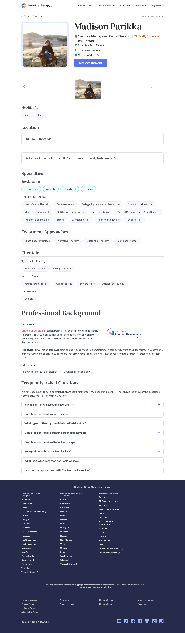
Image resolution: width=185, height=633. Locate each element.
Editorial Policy (28, 608)
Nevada (63, 536)
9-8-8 (141, 585)
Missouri (25, 536)
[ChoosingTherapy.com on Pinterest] (161, 621)
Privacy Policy (27, 604)
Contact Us (65, 600)
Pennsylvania (27, 556)
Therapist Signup (107, 604)
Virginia (25, 568)
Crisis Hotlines (67, 604)
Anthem (103, 505)
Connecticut (27, 503)
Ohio (62, 544)
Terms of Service (29, 600)
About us (142, 604)
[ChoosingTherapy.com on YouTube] (119, 621)
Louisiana (25, 523)
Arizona (64, 499)
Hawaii (63, 511)
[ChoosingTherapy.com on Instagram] (154, 621)
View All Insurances (108, 552)
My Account (158, 5)
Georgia (25, 519)
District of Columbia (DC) (33, 511)
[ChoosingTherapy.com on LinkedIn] (147, 621)
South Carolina (28, 544)
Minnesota (65, 531)
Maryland (25, 527)
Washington (66, 556)
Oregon (63, 548)
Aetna (102, 497)
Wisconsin (65, 560)
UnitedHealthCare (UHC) (111, 548)
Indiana (63, 519)
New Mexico (66, 540)
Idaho (63, 515)
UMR (101, 544)
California (93, 55)
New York (26, 552)
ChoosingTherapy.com (148, 600)
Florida (24, 515)
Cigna (101, 513)
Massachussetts (29, 531)
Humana (103, 528)
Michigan (64, 527)
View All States (28, 572)
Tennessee (26, 564)
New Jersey (26, 548)
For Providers (141, 5)
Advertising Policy (29, 612)
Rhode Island (27, 560)
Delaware (26, 507)
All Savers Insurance (108, 501)
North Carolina (28, 540)
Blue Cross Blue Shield (109, 509)
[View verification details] (124, 333)
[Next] (151, 86)
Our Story (125, 5)
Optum (102, 536)
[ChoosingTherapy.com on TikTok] (126, 621)
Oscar (102, 532)
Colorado (64, 507)
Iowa (62, 523)
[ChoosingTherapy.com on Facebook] (133, 621)
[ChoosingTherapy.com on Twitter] (140, 621)
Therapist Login (106, 600)
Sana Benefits (105, 540)
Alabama (25, 499)
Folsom (96, 50)
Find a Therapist (84, 5)
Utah (62, 552)
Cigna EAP (104, 517)
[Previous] (24, 86)
